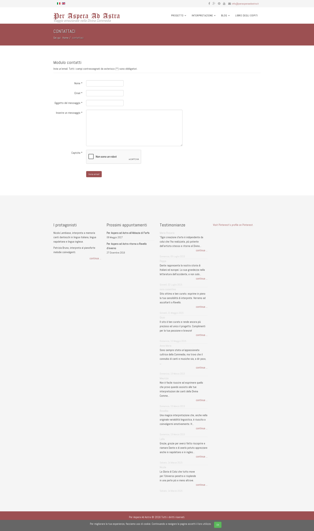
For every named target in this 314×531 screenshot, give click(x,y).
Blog (224, 15)
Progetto (177, 15)
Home (66, 38)
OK (217, 524)
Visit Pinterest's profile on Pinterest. (233, 225)
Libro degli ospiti (246, 15)
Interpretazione (202, 15)
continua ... (95, 258)
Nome (78, 83)
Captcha (76, 153)
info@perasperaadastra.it (245, 3)
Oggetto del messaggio (68, 103)
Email (78, 93)
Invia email (93, 174)
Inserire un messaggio (69, 113)
